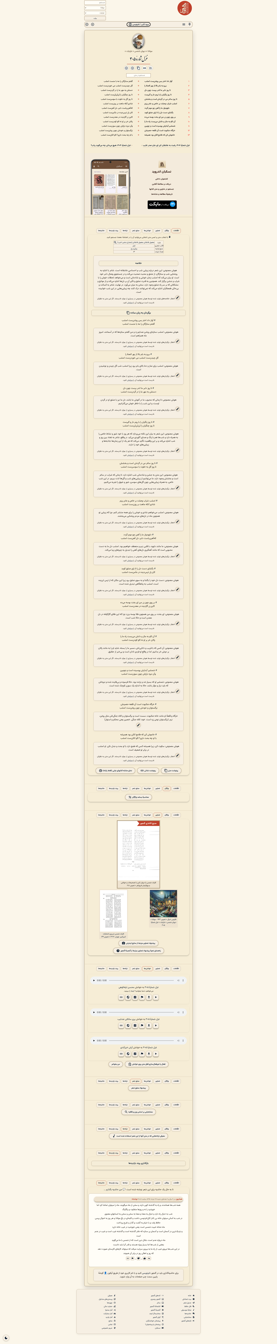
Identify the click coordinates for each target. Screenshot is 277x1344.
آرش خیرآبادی (126, 1047)
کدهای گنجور (156, 1295)
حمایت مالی (108, 1306)
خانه (190, 1295)
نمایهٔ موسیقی (186, 1310)
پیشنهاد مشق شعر (138, 1088)
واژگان (167, 230)
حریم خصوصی (107, 1328)
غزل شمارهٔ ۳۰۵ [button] (152, 987)
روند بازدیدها (113, 230)
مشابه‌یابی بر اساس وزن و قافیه (140, 1112)
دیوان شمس (140, 51)
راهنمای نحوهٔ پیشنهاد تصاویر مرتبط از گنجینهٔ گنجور (140, 950)
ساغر (159, 1302)
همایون (179, 1199)
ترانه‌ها (125, 230)
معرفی (110, 1295)
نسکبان (158, 1328)
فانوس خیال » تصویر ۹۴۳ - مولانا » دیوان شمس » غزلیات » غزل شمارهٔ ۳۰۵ (163, 922)
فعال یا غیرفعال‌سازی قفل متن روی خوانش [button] (148, 1064)
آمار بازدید (109, 1317)
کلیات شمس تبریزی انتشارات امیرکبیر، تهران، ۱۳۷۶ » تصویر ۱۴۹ (113, 935)
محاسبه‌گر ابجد (155, 1313)
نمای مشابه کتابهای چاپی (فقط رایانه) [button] (117, 770)
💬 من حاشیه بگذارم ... (115, 1189)
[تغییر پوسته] (6, 1338)
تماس (110, 1324)
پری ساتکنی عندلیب (126, 1019)
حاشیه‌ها (101, 230)
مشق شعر (135, 230)
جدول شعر (187, 1302)
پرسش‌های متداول (106, 1299)
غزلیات (129, 51)
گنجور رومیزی (156, 1299)
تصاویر (157, 230)
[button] (189, 24)
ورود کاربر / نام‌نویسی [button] (140, 24)
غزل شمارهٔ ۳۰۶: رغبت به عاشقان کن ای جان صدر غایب (166, 145)
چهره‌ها (110, 1302)
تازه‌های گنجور (186, 1320)
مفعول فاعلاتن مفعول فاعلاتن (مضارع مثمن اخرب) (135, 242)
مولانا (150, 51)
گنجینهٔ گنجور (156, 1310)
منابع (111, 1320)
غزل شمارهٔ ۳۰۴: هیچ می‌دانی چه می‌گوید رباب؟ (111, 145)
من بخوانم (116, 1064)
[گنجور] (185, 8)
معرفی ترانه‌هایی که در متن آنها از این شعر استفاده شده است (140, 1136)
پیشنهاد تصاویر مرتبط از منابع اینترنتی (140, 943)
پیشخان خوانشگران (153, 1320)
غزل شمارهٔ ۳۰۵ (138, 58)
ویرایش (130, 302)
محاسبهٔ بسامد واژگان (140, 797)
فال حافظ (188, 1306)
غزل (134, 245)
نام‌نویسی (146, 1273)
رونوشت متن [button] (173, 770)
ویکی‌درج (134, 248)
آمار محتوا (109, 1310)
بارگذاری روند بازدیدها (138, 1163)
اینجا (132, 991)
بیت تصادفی (187, 1299)
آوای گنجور (157, 1317)
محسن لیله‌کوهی (126, 987)
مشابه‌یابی (188, 1317)
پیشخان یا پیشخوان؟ (153, 1324)
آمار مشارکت (108, 1313)
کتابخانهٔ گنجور (155, 1306)
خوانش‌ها (147, 230)
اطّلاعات (176, 230)
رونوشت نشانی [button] (150, 770)
